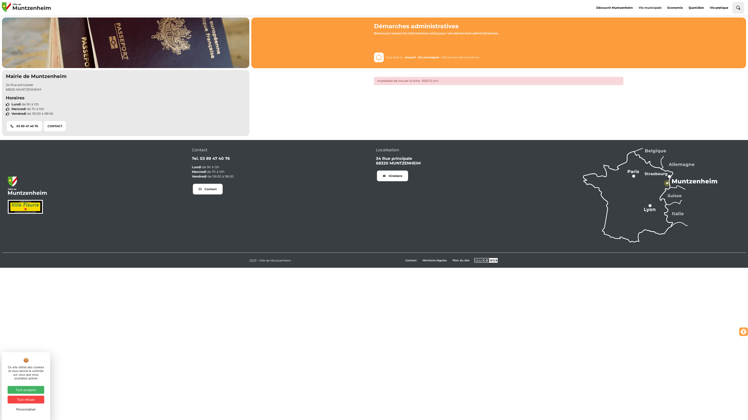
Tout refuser (26, 400)
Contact (411, 260)
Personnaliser (26, 409)
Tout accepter (26, 390)
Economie (675, 8)
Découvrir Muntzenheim (614, 8)
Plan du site (461, 260)
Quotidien (696, 8)
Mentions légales (435, 260)
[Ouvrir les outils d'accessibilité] (743, 331)
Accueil (410, 57)
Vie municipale (650, 8)
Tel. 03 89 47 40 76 (211, 158)
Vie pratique (719, 8)
